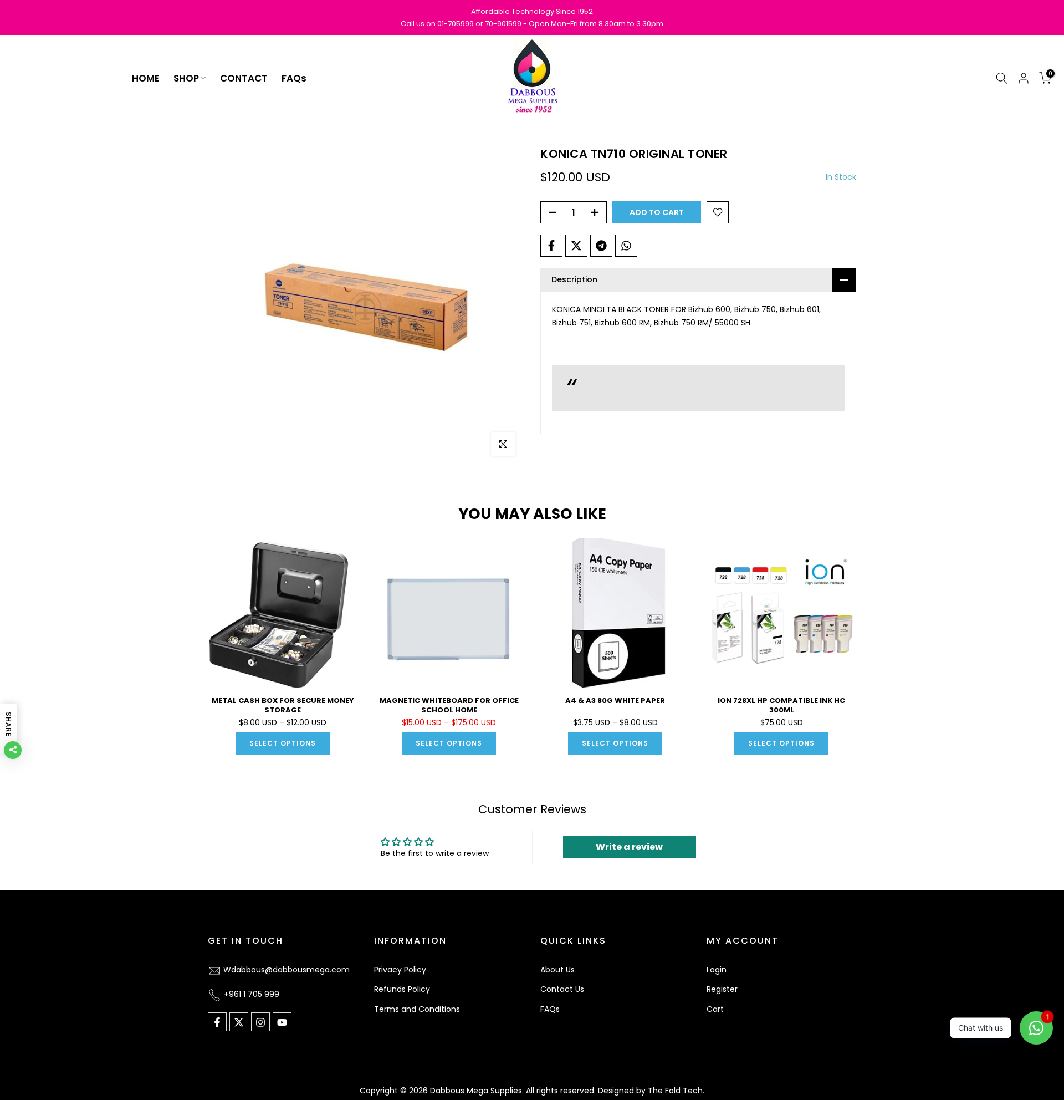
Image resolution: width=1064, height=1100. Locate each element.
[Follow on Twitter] (238, 1022)
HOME (146, 78)
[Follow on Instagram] (260, 1022)
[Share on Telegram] (601, 246)
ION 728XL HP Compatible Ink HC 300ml (781, 705)
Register (722, 989)
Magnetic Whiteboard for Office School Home (449, 705)
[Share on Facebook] (551, 246)
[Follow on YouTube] (282, 1022)
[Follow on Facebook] (217, 1022)
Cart (715, 1009)
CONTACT (244, 78)
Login (717, 969)
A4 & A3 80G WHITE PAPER (615, 700)
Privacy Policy (400, 969)
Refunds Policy (402, 989)
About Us (557, 969)
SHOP (186, 78)
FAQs (294, 78)
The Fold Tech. (676, 1090)
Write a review (629, 847)
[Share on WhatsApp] (626, 246)
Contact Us (562, 989)
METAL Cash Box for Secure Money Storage (283, 705)
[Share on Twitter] (576, 246)
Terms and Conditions (417, 1009)
